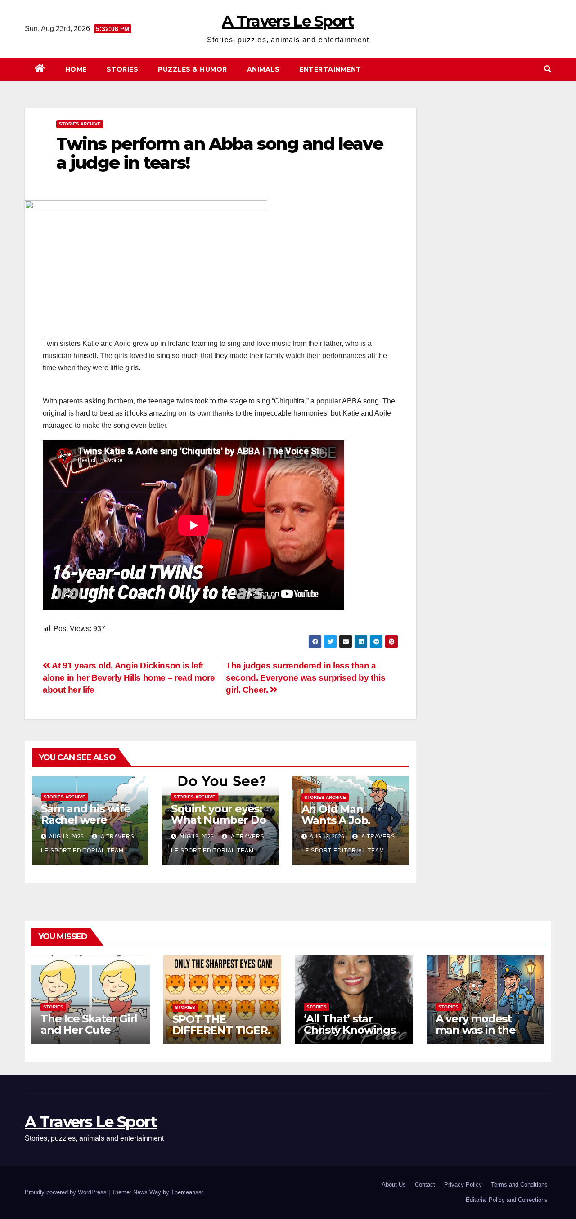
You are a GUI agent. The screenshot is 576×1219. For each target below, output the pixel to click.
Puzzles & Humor (192, 69)
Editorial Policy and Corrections (507, 1200)
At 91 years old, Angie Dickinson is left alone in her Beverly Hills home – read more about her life (129, 678)
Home (76, 69)
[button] (547, 69)
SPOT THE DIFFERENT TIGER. (221, 1025)
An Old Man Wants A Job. (336, 814)
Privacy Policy (463, 1184)
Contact (425, 1184)
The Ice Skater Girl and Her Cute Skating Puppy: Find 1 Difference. (88, 1035)
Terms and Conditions (519, 1184)
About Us (394, 1184)
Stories (123, 69)
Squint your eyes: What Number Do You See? (218, 820)
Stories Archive (80, 123)
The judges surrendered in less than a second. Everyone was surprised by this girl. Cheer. (305, 678)
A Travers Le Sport (288, 21)
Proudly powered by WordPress (66, 1192)
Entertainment (330, 69)
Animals (263, 69)
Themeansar (187, 1192)
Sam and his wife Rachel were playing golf (85, 820)
